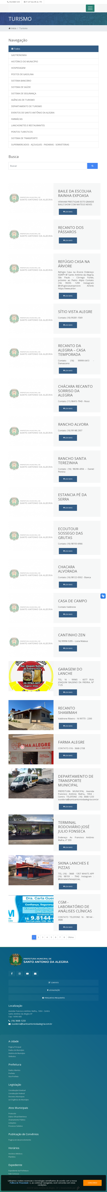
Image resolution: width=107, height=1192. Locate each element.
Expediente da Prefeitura (18, 1170)
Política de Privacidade (19, 1183)
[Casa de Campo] (31, 607)
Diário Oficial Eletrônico (17, 1116)
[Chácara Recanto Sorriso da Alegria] (31, 393)
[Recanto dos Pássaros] (31, 234)
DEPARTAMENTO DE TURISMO (26, 106)
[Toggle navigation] (90, 8)
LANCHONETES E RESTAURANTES (28, 125)
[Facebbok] (11, 973)
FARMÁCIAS (17, 119)
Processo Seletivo (15, 1126)
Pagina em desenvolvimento (19, 1140)
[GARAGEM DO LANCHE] (31, 676)
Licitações (12, 1123)
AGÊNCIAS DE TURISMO (23, 99)
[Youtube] (27, 973)
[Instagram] (19, 973)
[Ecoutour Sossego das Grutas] (31, 535)
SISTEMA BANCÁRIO (21, 80)
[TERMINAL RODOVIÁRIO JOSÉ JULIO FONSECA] (31, 829)
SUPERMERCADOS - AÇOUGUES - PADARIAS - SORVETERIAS (40, 144)
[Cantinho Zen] (31, 641)
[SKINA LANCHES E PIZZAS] (31, 870)
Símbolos (12, 1056)
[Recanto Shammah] (31, 715)
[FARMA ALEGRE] (31, 749)
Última (71, 937)
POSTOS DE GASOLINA (22, 74)
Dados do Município (16, 1050)
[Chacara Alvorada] (31, 573)
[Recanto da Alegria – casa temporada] (31, 352)
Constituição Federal (16, 1093)
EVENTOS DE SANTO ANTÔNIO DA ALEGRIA (32, 112)
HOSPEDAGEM (18, 68)
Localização (54, 990)
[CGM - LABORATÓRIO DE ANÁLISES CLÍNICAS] (31, 909)
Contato (54, 982)
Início (13, 28)
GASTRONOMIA (19, 55)
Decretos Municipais (16, 1096)
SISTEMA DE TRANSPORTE (24, 138)
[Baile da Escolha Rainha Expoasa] (31, 198)
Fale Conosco (13, 1174)
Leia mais (69, 211)
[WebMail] (35, 973)
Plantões (12, 1157)
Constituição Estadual (17, 1090)
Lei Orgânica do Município (18, 1099)
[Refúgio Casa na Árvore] (31, 268)
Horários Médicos (15, 1153)
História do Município (16, 1053)
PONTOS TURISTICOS (22, 131)
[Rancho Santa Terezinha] (31, 465)
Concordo (92, 1183)
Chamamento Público (16, 1120)
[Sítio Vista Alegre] (31, 318)
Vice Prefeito (13, 1076)
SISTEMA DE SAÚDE (21, 87)
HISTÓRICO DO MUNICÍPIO (24, 61)
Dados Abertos (14, 1070)
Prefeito (11, 1073)
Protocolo (12, 1113)
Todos (16, 48)
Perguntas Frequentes (54, 998)
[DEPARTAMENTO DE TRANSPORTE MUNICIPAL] (31, 783)
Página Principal (14, 1047)
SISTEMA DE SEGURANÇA (23, 93)
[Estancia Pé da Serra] (31, 501)
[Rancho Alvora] (31, 431)
